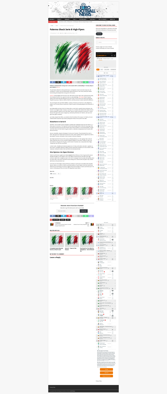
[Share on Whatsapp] (85, 82)
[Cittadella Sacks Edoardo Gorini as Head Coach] (57, 240)
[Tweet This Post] (58, 82)
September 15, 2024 (55, 33)
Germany (67, 19)
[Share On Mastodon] (91, 82)
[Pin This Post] (69, 82)
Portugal (92, 19)
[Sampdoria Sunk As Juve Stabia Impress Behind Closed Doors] (72, 191)
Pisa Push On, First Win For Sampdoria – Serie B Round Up (87, 250)
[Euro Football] (83, 17)
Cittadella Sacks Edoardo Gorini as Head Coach (56, 249)
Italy (74, 19)
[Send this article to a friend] (74, 82)
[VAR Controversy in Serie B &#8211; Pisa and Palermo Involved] (87, 191)
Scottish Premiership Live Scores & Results (105, 48)
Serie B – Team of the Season (70, 249)
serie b (68, 219)
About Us (112, 19)
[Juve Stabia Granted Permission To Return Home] (57, 191)
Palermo (52, 95)
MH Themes (73, 391)
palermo (62, 219)
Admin (62, 33)
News (73, 33)
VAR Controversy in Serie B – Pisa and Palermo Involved (86, 196)
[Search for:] (110, 21)
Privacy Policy (99, 381)
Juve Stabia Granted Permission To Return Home (56, 196)
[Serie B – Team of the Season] (72, 240)
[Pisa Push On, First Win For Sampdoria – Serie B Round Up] (87, 240)
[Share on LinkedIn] (63, 82)
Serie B (58, 87)
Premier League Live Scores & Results (104, 46)
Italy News (70, 33)
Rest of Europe (102, 19)
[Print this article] (80, 82)
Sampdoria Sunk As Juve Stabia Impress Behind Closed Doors (71, 196)
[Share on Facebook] (52, 82)
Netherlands (82, 19)
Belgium (52, 19)
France (59, 19)
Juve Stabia (81, 97)
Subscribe (83, 211)
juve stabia (55, 219)
